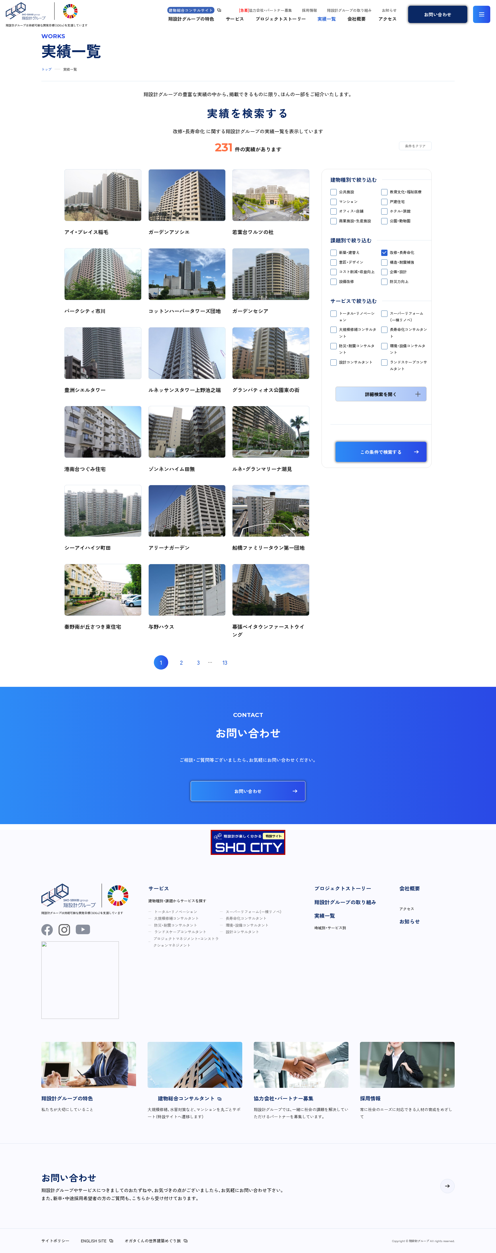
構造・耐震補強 (402, 262)
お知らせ (389, 10)
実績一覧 (326, 18)
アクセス (387, 18)
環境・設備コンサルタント (407, 349)
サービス (235, 18)
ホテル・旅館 (400, 211)
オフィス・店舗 (351, 211)
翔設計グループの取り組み (349, 10)
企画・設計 (398, 271)
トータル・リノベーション (357, 317)
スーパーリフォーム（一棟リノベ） (406, 317)
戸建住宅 (397, 201)
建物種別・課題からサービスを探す (177, 900)
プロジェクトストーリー (280, 18)
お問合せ (438, 14)
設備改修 (346, 281)
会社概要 (356, 18)
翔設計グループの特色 (191, 18)
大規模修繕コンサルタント (357, 333)
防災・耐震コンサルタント (357, 349)
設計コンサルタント (356, 362)
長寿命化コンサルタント (408, 333)
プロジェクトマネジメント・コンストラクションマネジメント (186, 942)
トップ (46, 69)
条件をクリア (415, 145)
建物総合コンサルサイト (191, 10)
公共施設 (346, 191)
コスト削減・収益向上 (357, 271)
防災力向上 (399, 281)
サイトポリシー (55, 1241)
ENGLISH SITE (93, 1241)
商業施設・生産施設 (355, 220)
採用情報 (309, 10)
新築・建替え (349, 252)
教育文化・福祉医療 (406, 191)
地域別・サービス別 (330, 927)
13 (224, 662)
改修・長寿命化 (402, 252)
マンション (348, 201)
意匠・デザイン (351, 262)
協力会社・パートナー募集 (265, 10)
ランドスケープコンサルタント (408, 365)
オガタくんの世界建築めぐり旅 (153, 1241)
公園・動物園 (400, 220)
